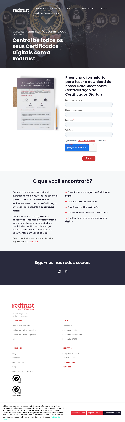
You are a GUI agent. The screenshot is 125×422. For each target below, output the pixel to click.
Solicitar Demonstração (47, 13)
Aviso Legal (67, 326)
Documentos (18, 362)
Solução (38, 8)
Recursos (86, 8)
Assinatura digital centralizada (25, 330)
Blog (14, 353)
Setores (53, 8)
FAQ (14, 367)
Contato (103, 8)
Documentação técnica (22, 371)
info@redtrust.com (70, 353)
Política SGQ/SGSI (70, 339)
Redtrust (17, 320)
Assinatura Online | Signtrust (24, 334)
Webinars (16, 358)
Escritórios (68, 362)
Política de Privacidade (72, 334)
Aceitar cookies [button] (78, 413)
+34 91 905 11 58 (69, 358)
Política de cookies (70, 330)
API (13, 339)
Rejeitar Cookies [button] (94, 413)
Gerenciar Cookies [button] (112, 413)
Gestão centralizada (21, 326)
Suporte (66, 367)
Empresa (69, 8)
